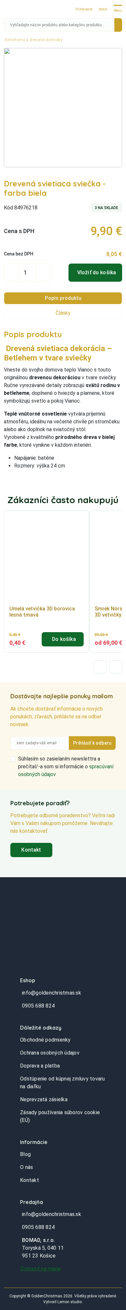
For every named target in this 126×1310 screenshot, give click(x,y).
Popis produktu (63, 298)
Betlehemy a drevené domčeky (34, 40)
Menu (118, 10)
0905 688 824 (38, 1006)
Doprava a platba (40, 1066)
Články (63, 313)
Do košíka (64, 639)
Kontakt (31, 850)
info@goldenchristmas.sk (51, 993)
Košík (103, 9)
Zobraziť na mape (40, 1269)
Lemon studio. (70, 1302)
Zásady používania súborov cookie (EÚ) (60, 1116)
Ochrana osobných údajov (49, 1053)
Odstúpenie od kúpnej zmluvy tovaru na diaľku (62, 1083)
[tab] (63, 298)
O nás (26, 1167)
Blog (25, 1154)
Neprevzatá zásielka (44, 1099)
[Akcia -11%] (46, 558)
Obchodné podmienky (45, 1040)
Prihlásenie (84, 9)
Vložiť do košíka (96, 272)
